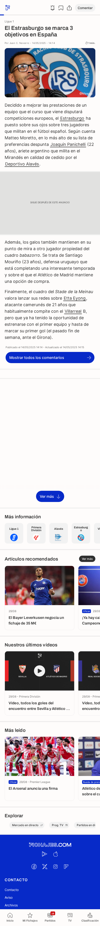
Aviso (9, 897)
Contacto (12, 890)
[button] (85, 8)
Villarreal (73, 311)
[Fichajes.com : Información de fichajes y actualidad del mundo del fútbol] (50, 845)
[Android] (44, 853)
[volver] (7, 8)
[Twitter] (44, 866)
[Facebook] (33, 866)
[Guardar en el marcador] (61, 8)
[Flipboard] (66, 866)
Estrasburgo (72, 118)
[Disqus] (50, 443)
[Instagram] (55, 866)
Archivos (11, 905)
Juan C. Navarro (19, 43)
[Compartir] (69, 8)
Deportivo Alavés (22, 163)
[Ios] (55, 853)
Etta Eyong (75, 298)
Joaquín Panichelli (68, 144)
